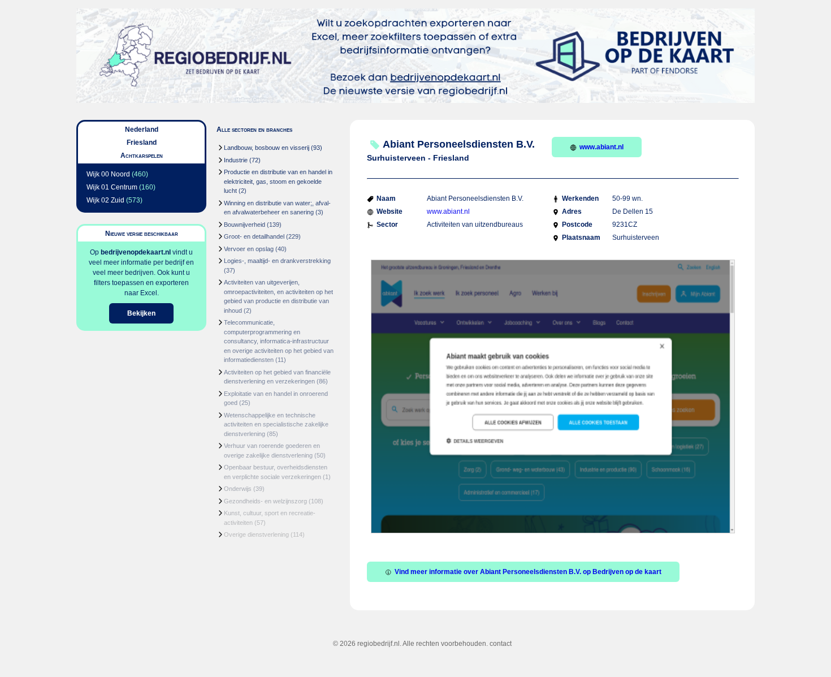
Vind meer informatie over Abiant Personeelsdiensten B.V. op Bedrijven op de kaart (528, 572)
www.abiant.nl (601, 147)
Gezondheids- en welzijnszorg (265, 501)
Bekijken (141, 313)
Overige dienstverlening (256, 534)
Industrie (236, 160)
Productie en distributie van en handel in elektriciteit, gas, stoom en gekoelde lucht (278, 181)
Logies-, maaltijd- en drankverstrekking (277, 260)
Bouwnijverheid (244, 224)
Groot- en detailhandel (254, 236)
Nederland (141, 129)
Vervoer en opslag (249, 248)
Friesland (142, 142)
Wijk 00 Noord (108, 174)
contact (501, 644)
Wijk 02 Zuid (105, 200)
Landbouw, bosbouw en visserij (266, 147)
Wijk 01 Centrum (111, 187)
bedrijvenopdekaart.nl (136, 252)
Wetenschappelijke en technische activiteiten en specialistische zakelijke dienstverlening (276, 424)
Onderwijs (238, 488)
